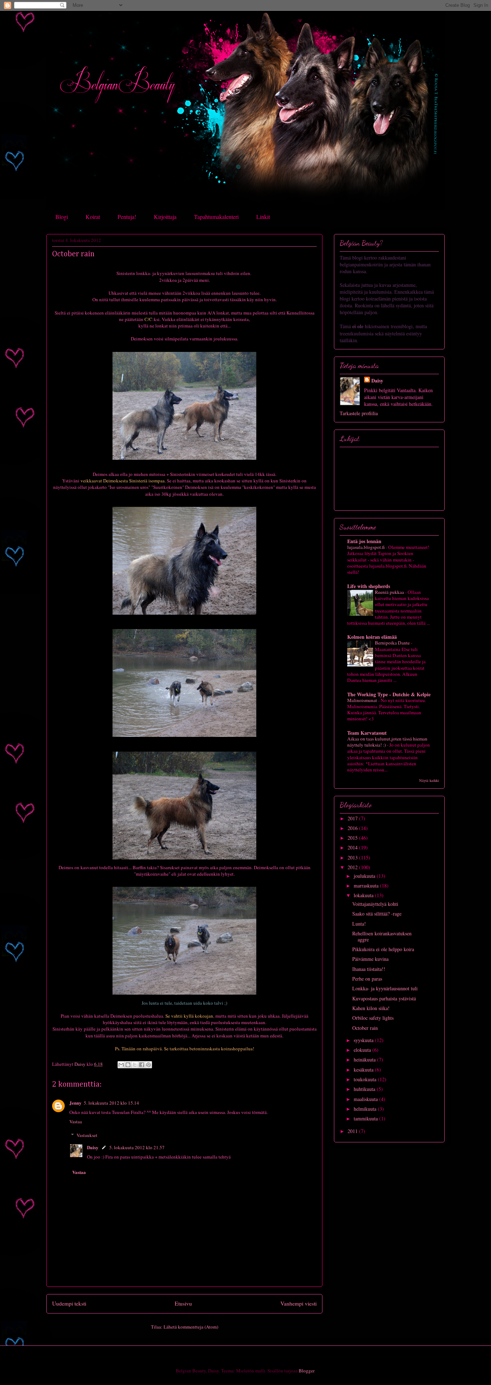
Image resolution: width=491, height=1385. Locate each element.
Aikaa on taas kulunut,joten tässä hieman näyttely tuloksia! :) (387, 741)
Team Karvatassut (367, 733)
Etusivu (183, 1303)
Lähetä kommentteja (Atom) (191, 1327)
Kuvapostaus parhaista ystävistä (384, 998)
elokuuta (363, 1049)
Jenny (75, 1102)
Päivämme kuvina (370, 958)
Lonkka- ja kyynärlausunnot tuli (385, 988)
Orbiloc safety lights (373, 1017)
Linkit (263, 216)
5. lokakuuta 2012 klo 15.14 (111, 1103)
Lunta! (359, 923)
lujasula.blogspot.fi (366, 547)
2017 (353, 818)
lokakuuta (364, 895)
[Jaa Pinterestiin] (148, 1064)
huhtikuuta (365, 1089)
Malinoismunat (362, 700)
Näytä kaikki (429, 780)
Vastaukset (87, 1135)
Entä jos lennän (364, 541)
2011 (353, 1131)
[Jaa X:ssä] (134, 1064)
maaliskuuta (366, 1099)
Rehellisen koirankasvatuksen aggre (382, 936)
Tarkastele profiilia (359, 413)
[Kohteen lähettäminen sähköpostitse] (121, 1064)
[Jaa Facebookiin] (141, 1064)
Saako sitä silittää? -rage (376, 913)
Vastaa (75, 1121)
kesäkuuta (364, 1069)
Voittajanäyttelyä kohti (375, 903)
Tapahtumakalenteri (216, 216)
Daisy (92, 1147)
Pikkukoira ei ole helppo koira (383, 949)
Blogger (306, 1370)
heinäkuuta (365, 1059)
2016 (353, 828)
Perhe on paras (367, 978)
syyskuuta (364, 1040)
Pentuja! (127, 216)
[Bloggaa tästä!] (128, 1064)
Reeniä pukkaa (390, 592)
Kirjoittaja (165, 216)
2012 (353, 867)
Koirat (93, 216)
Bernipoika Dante (393, 642)
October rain (365, 1027)
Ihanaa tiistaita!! (368, 969)
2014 (353, 847)
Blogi (61, 216)
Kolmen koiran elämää (372, 637)
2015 (353, 837)
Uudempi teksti (69, 1303)
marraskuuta (367, 885)
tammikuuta (366, 1118)
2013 (353, 857)
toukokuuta (366, 1079)
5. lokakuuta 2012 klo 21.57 (137, 1147)
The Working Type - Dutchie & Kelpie (389, 694)
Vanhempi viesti (298, 1303)
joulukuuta (365, 875)
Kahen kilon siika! (371, 1008)
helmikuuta (366, 1108)
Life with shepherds (368, 586)
